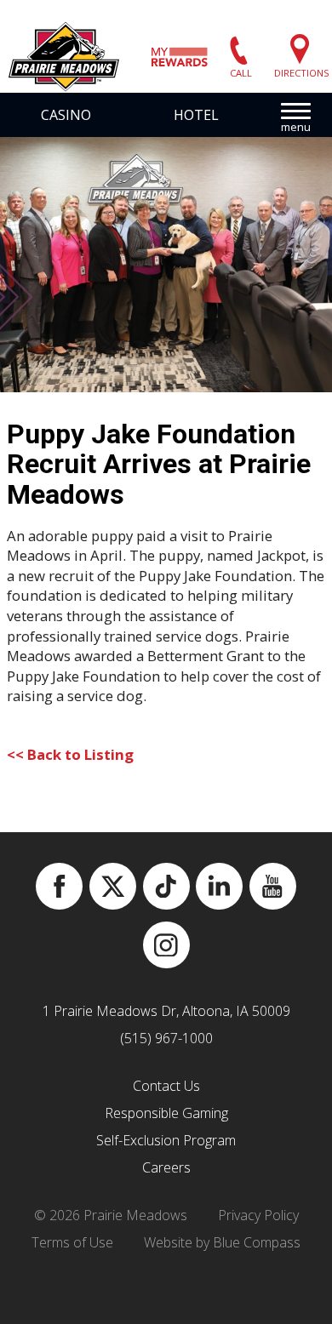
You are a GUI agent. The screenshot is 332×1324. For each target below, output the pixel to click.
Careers (166, 1167)
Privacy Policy (258, 1215)
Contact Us (166, 1085)
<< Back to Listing (70, 754)
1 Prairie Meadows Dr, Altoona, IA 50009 (166, 1011)
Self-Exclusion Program (166, 1140)
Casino (66, 115)
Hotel (196, 115)
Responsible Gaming (166, 1113)
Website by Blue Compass (222, 1242)
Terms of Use (72, 1242)
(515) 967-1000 (166, 1038)
